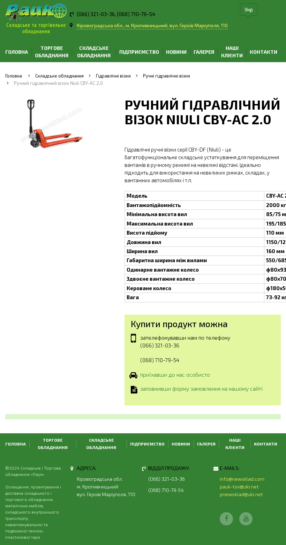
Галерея (204, 52)
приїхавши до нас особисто (175, 374)
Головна (16, 52)
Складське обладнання (94, 51)
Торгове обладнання (51, 51)
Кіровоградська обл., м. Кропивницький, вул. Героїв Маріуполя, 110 (152, 25)
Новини (176, 52)
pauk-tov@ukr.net (239, 486)
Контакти (263, 52)
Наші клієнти (232, 51)
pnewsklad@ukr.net (241, 494)
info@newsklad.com (242, 479)
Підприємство (139, 52)
